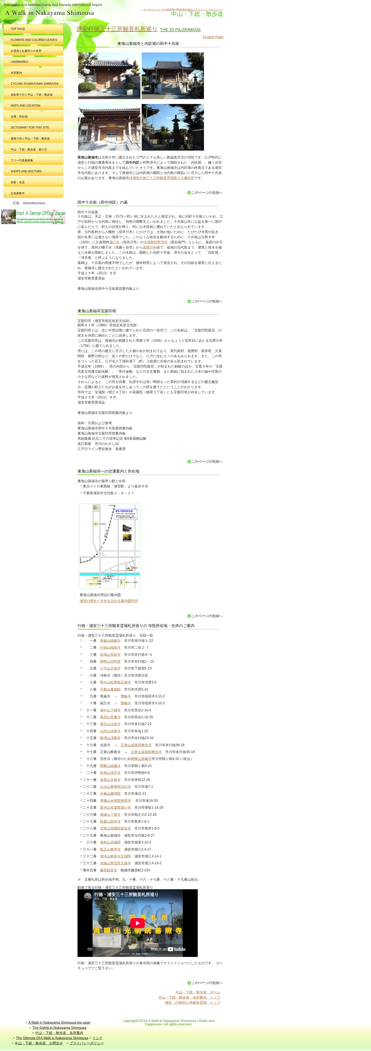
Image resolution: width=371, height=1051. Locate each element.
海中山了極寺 (110, 710)
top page (18, 29)
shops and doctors (26, 171)
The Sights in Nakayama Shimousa (59, 1028)
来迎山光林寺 (110, 780)
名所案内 (16, 72)
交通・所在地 (19, 116)
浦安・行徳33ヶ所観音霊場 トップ (192, 1002)
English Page (213, 37)
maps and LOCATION (25, 105)
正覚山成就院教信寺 (136, 745)
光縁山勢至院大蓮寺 (115, 863)
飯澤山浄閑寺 (110, 738)
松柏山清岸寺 (110, 773)
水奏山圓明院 (110, 793)
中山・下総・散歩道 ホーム (198, 992)
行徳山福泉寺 (110, 647)
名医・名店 (18, 182)
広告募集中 (18, 193)
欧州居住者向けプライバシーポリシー (199, 9)
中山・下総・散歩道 (72, 13)
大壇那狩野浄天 (156, 242)
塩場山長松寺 (110, 654)
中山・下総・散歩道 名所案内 (59, 1033)
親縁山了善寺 (110, 814)
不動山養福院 (110, 689)
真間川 (148, 247)
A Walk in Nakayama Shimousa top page (59, 1022)
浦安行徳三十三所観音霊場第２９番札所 (163, 178)
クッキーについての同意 (157, 9)
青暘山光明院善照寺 (115, 800)
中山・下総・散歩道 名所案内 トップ (189, 997)
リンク (97, 1038)
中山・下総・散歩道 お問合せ (39, 1043)
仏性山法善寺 (110, 731)
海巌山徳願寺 (110, 640)
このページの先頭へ (207, 192)
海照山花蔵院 (110, 842)
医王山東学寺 (110, 849)
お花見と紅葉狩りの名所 (26, 50)
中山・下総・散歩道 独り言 (29, 149)
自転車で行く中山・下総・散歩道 (32, 94)
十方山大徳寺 (110, 668)
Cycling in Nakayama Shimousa (35, 83)
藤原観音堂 (108, 870)
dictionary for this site (30, 127)
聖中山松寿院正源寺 (115, 682)
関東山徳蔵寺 (141, 759)
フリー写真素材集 (23, 160)
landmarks (19, 61)
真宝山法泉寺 (110, 724)
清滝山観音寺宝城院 (115, 856)
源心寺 (114, 242)
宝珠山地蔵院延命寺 (115, 828)
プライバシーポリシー (87, 1043)
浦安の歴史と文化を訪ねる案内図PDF (109, 601)
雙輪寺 (126, 696)
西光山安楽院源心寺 (115, 807)
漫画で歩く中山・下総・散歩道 (30, 138)
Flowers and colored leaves (34, 39)
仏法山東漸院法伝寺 (115, 787)
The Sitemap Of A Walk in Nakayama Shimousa (52, 1038)
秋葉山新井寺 (110, 821)
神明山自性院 (110, 661)
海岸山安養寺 (110, 717)
